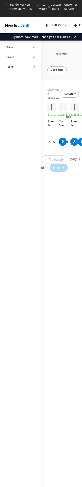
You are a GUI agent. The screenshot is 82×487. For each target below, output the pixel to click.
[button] (19, 47)
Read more (62, 53)
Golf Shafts (57, 69)
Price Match (43, 7)
